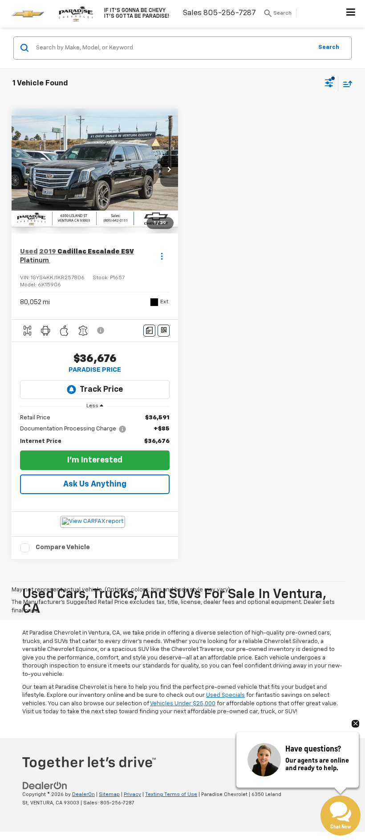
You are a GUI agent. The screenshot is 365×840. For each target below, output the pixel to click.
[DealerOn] (45, 786)
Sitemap (109, 794)
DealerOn (83, 794)
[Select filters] (329, 84)
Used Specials (225, 695)
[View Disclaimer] (101, 330)
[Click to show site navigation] (351, 14)
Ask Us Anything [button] (94, 484)
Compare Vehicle (63, 547)
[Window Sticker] (164, 331)
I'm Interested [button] (94, 460)
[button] (169, 171)
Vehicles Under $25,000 (182, 704)
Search (328, 47)
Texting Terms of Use (171, 794)
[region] (95, 430)
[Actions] (162, 256)
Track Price (101, 390)
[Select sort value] (345, 84)
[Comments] (149, 331)
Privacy (132, 794)
